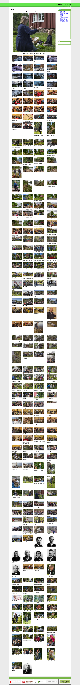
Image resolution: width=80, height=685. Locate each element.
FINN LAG (69, 6)
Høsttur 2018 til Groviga (63, 19)
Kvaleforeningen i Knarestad (64, 20)
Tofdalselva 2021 (62, 11)
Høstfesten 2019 (62, 12)
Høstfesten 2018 (62, 18)
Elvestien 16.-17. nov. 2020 (64, 13)
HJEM (64, 6)
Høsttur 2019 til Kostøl (63, 14)
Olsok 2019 (61, 15)
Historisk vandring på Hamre (64, 17)
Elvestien (61, 16)
